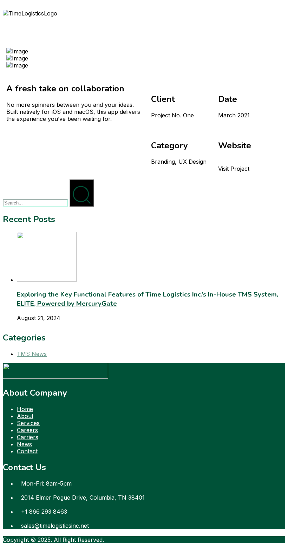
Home (25, 408)
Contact (27, 451)
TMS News (32, 353)
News (24, 444)
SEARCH (81, 183)
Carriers (27, 437)
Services (28, 423)
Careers (27, 430)
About (25, 416)
